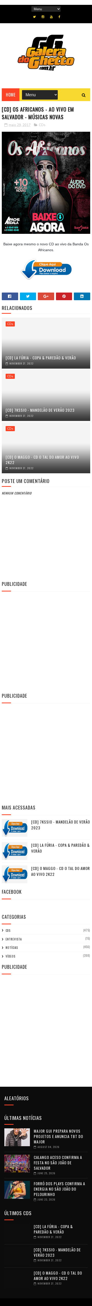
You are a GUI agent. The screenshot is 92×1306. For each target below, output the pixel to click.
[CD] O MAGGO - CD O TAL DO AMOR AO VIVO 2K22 (42, 459)
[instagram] (43, 17)
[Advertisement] (46, 641)
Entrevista (14, 939)
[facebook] (59, 17)
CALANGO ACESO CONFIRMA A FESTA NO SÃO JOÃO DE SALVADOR (58, 1162)
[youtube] (51, 17)
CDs (42, 125)
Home (10, 95)
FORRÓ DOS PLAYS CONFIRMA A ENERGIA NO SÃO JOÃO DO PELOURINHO (59, 1189)
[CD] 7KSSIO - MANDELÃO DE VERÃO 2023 (40, 410)
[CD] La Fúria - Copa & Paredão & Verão (41, 357)
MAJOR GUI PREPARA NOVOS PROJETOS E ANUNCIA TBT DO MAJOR (58, 1136)
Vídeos (10, 956)
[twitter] (34, 17)
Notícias (12, 948)
